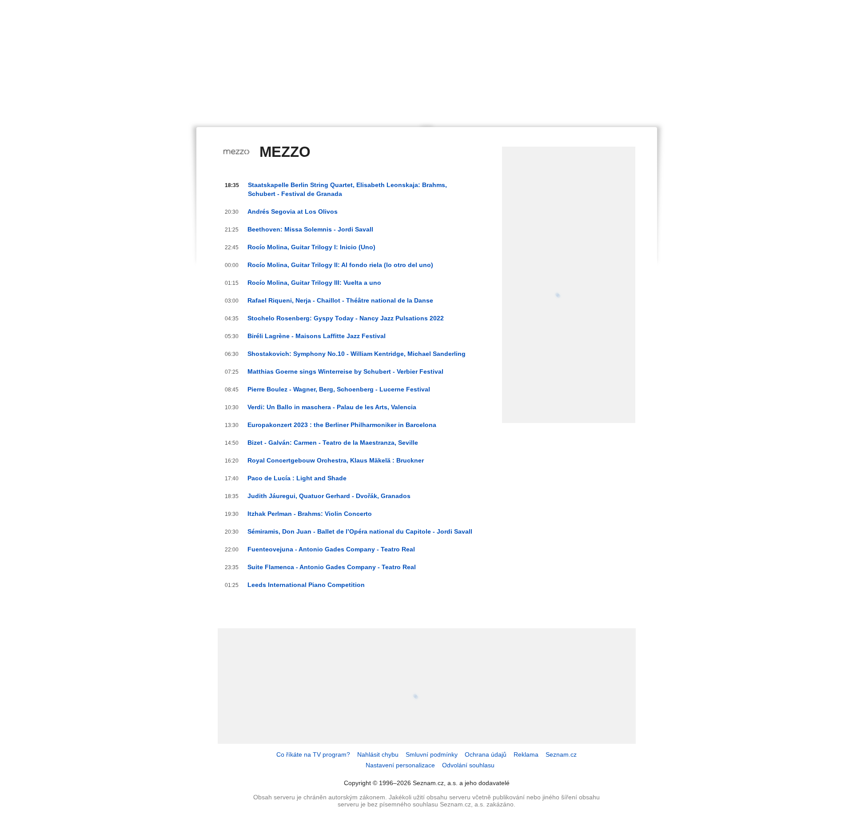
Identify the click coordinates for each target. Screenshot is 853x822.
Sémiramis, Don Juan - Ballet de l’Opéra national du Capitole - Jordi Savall (359, 531)
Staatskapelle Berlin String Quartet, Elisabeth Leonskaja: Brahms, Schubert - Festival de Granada (347, 189)
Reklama (526, 754)
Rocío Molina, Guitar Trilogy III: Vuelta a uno (314, 282)
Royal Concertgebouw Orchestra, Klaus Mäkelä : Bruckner (335, 460)
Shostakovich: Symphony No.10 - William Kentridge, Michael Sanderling (356, 353)
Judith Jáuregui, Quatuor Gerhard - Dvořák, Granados (329, 495)
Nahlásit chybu (378, 754)
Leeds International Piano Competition (306, 584)
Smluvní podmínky (432, 754)
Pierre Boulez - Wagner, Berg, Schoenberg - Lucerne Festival (338, 389)
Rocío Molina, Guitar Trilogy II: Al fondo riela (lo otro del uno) (340, 264)
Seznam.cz (561, 754)
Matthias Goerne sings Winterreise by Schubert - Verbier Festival (345, 371)
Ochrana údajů (485, 754)
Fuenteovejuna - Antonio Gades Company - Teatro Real (331, 549)
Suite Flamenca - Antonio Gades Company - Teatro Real (331, 567)
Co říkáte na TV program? (313, 754)
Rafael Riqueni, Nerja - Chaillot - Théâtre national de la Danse (340, 300)
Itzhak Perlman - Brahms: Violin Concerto (309, 513)
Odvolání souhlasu (468, 765)
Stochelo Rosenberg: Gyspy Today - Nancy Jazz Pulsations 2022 (345, 318)
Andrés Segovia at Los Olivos (292, 211)
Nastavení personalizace (400, 765)
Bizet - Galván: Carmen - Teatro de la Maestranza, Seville (332, 442)
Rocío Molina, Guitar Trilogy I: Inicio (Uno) (311, 247)
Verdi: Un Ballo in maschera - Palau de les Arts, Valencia (331, 407)
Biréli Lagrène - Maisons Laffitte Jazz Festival (316, 335)
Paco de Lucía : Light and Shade (297, 478)
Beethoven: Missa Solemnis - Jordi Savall (310, 229)
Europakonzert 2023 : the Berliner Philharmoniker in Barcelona (341, 424)
